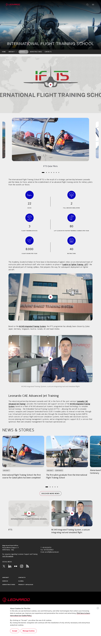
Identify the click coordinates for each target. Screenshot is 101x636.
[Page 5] (54, 172)
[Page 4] (51, 172)
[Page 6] (56, 172)
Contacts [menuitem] (48, 52)
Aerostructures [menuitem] (36, 52)
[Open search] (87, 4)
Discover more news (50, 493)
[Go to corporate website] (13, 4)
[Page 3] (49, 172)
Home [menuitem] (4, 52)
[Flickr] (15, 566)
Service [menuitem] (22, 52)
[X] (3, 566)
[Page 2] (46, 172)
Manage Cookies (29, 631)
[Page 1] (43, 172)
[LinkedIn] (9, 566)
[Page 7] (59, 172)
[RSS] (27, 566)
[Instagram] (21, 566)
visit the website (7, 556)
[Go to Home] (50, 599)
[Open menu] (93, 4)
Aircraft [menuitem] (11, 52)
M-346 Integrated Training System (32, 326)
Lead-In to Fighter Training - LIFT (75, 265)
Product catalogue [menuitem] (25, 584)
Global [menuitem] (21, 581)
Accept (14, 631)
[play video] (50, 84)
